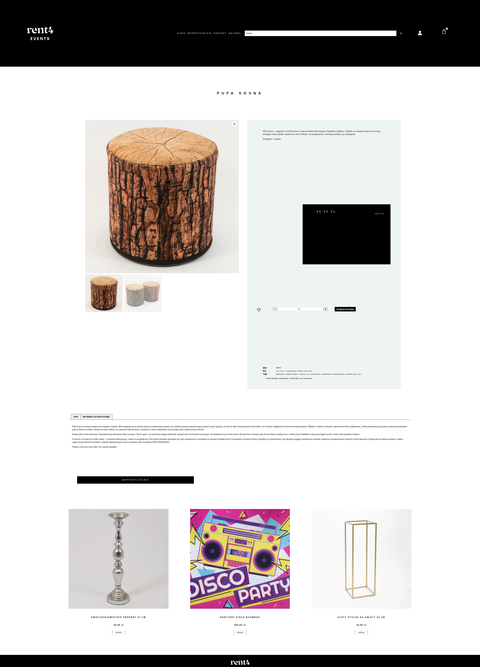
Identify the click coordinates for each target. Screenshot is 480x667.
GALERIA (235, 33)
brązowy (280, 374)
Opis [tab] (75, 417)
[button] (234, 124)
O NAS (181, 33)
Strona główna (272, 378)
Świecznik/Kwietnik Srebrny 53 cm (118, 617)
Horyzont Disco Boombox (240, 617)
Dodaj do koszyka (345, 309)
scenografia (339, 374)
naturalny (316, 374)
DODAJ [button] (118, 632)
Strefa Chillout (304, 371)
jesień (303, 374)
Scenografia (283, 378)
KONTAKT (220, 33)
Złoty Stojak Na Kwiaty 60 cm (361, 617)
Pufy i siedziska (288, 371)
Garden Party (292, 374)
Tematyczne (294, 378)
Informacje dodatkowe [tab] (96, 417)
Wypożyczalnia (200, 33)
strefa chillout (353, 374)
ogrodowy (327, 374)
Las (278, 371)
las (308, 374)
